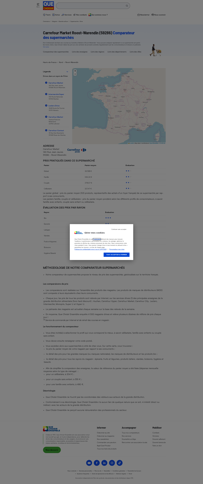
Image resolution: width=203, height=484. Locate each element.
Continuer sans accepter (118, 229)
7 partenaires (97, 239)
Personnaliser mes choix (116, 249)
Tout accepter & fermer (116, 254)
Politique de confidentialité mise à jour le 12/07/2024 (90, 249)
